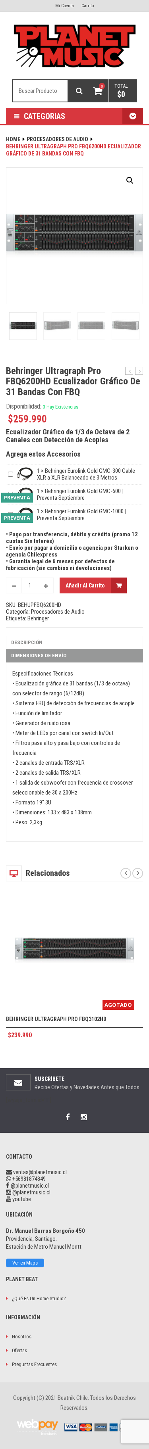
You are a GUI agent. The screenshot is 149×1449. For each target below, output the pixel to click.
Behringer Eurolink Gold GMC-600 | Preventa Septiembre (80, 494)
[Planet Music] (75, 46)
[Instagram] (83, 1117)
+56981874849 (28, 1178)
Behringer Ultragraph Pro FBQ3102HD (56, 1019)
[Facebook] (68, 1117)
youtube (21, 1199)
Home (13, 139)
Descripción (27, 642)
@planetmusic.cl (29, 1185)
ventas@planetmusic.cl (40, 1172)
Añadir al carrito (85, 585)
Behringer (38, 618)
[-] (14, 585)
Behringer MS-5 (139, 371)
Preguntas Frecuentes (34, 1364)
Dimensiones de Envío (38, 655)
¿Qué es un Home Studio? (39, 1298)
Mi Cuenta (64, 5)
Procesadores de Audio (57, 139)
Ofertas (19, 1350)
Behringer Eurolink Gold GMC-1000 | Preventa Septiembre (81, 515)
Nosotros (21, 1337)
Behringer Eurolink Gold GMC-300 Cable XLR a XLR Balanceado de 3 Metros (86, 474)
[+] (46, 585)
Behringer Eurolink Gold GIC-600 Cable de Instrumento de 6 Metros (129, 371)
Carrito (87, 5)
